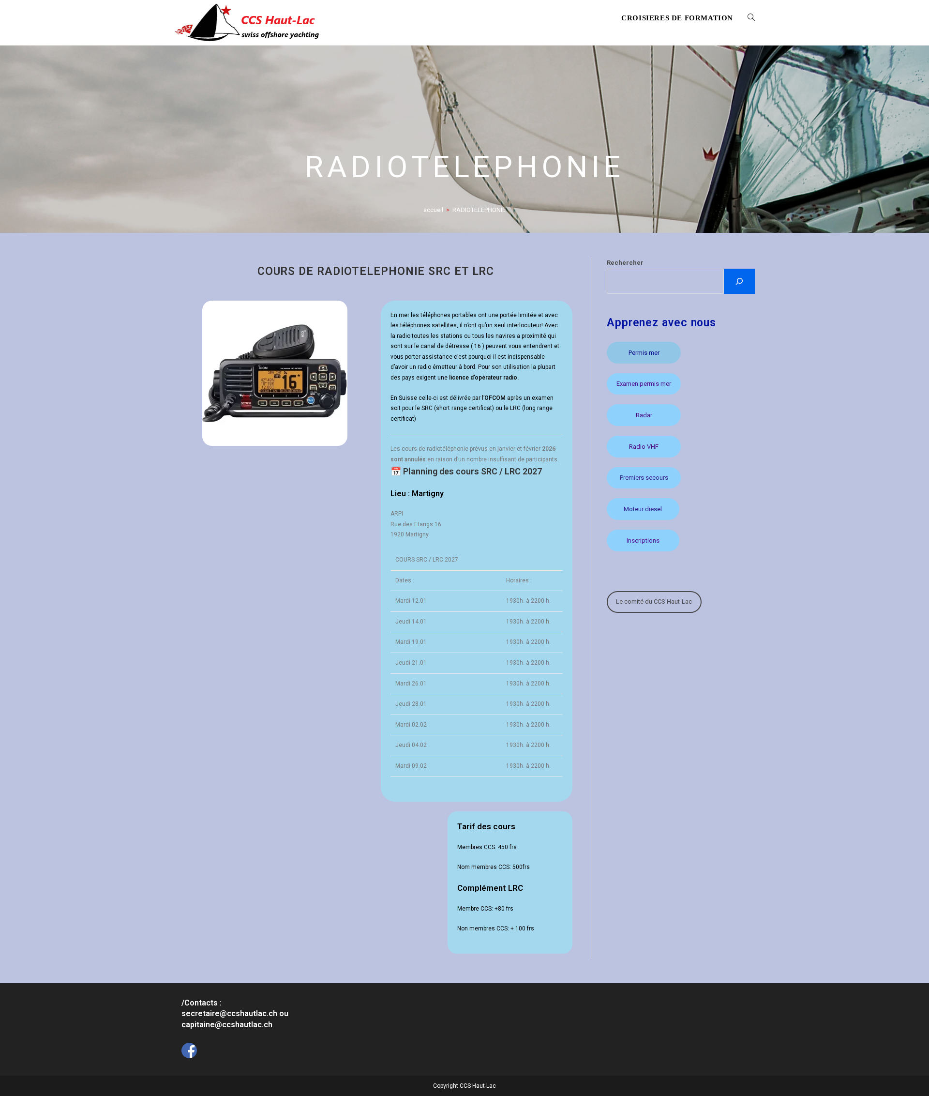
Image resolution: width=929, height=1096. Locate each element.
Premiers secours (644, 477)
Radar (644, 415)
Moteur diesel (643, 509)
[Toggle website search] (751, 18)
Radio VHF (644, 446)
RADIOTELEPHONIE (479, 209)
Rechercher (625, 262)
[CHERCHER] (739, 281)
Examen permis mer (643, 383)
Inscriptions (643, 540)
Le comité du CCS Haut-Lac (654, 601)
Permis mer (644, 352)
